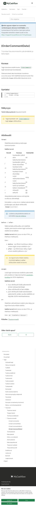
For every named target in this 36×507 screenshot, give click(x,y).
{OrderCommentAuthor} (15, 426)
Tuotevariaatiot (9, 381)
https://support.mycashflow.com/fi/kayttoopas (16, 35)
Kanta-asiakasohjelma (11, 391)
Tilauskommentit (5, 14)
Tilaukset (24, 9)
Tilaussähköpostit (12, 447)
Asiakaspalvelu (6, 482)
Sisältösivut (8, 450)
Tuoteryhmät (8, 375)
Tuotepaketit (8, 386)
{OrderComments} (14, 421)
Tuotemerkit (8, 378)
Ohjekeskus (4, 9)
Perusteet (6, 354)
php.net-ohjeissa (21, 216)
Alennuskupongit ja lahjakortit (13, 394)
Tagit (18, 9)
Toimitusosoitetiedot (12, 415)
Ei (26, 335)
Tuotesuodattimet (10, 373)
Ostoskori (8, 399)
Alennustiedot (11, 439)
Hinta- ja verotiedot (12, 437)
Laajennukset (9, 458)
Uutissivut (8, 453)
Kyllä (9, 335)
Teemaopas (12, 9)
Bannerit (7, 455)
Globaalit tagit (9, 362)
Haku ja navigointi (10, 365)
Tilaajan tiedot (11, 413)
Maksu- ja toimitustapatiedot (13, 405)
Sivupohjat (6, 357)
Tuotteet (7, 367)
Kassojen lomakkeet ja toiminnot (14, 402)
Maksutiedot (10, 434)
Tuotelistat (8, 370)
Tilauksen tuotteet (12, 445)
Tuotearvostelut (9, 383)
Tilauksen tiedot (11, 410)
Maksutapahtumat (12, 442)
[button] (27, 3)
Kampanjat (8, 389)
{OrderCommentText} (14, 423)
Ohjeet (5, 461)
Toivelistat (8, 397)
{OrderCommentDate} (17, 14)
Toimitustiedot (11, 431)
